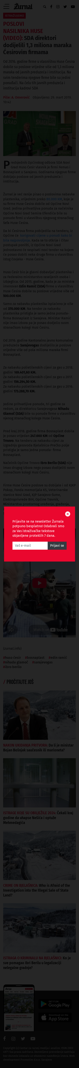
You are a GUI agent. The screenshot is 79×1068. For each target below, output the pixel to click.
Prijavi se (57, 546)
